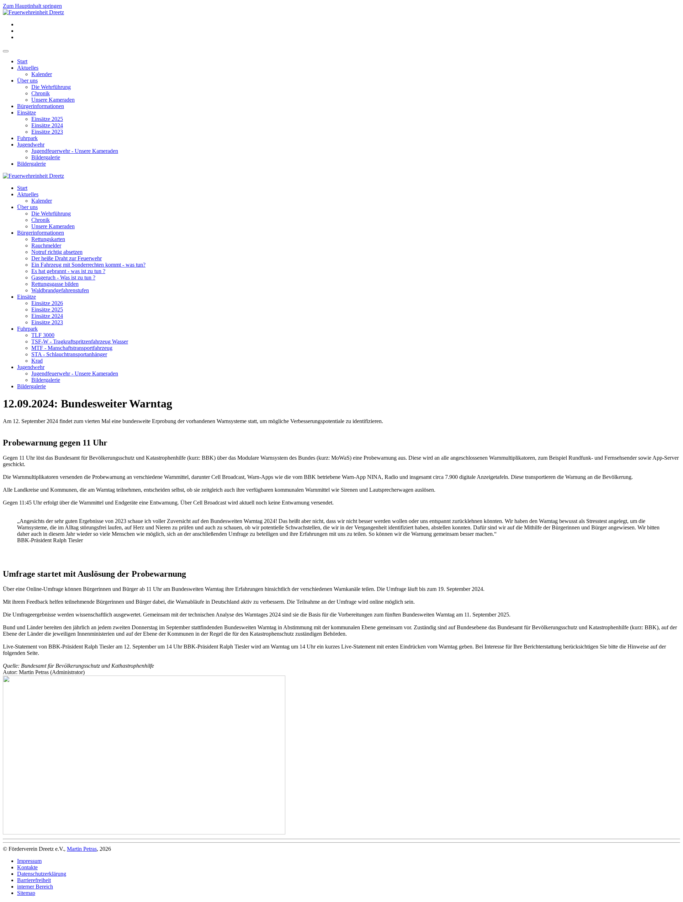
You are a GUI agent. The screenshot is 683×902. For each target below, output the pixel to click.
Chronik (40, 93)
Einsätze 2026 (47, 303)
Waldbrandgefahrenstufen (60, 290)
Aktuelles (27, 68)
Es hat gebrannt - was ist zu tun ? (68, 271)
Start (22, 61)
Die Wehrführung (51, 87)
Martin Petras (82, 849)
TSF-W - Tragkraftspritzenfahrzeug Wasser (79, 341)
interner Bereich (35, 887)
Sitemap (26, 893)
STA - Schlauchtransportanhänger (69, 354)
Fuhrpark (27, 138)
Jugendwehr (30, 145)
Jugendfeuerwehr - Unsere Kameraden (74, 151)
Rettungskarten (48, 239)
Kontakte (27, 867)
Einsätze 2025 (47, 119)
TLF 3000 (42, 335)
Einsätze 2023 (47, 132)
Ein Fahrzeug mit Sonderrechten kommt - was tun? (88, 265)
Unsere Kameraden (53, 100)
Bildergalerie (45, 157)
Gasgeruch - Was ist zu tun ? (63, 277)
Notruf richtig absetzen (57, 252)
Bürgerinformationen (40, 106)
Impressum (29, 861)
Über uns (27, 81)
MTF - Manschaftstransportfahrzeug (71, 348)
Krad (37, 361)
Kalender (41, 74)
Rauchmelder (46, 245)
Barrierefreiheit (34, 880)
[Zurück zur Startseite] (33, 12)
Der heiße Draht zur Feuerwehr (66, 258)
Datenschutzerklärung (41, 874)
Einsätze (26, 113)
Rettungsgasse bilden (55, 284)
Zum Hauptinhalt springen (32, 6)
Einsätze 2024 (47, 125)
